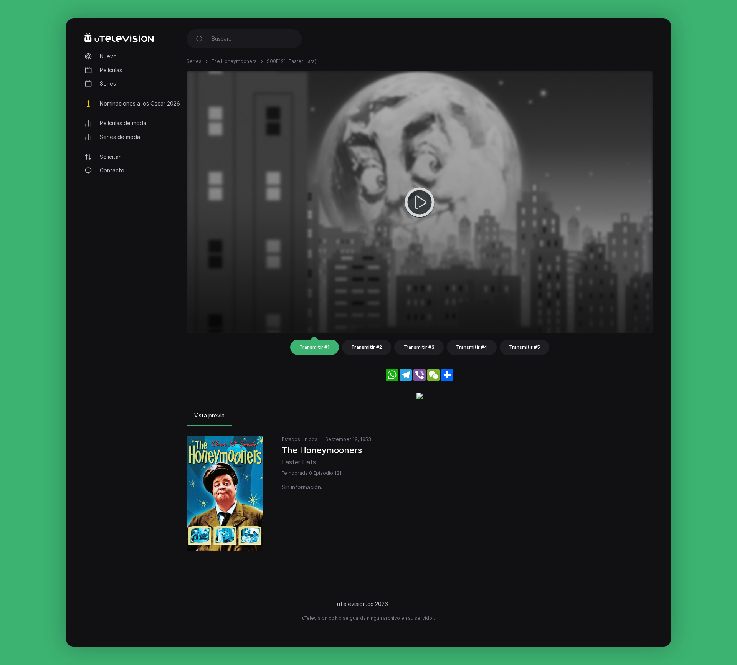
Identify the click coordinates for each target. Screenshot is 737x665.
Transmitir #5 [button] (524, 347)
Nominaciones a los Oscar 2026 (140, 103)
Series (108, 83)
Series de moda (120, 137)
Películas (111, 70)
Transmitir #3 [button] (419, 347)
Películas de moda (123, 123)
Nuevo (108, 56)
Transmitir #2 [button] (366, 347)
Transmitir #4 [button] (471, 347)
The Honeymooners (234, 61)
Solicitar (110, 156)
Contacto (112, 170)
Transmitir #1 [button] (314, 347)
